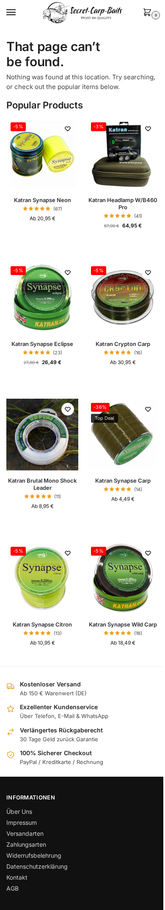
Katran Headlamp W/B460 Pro (122, 204)
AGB (12, 888)
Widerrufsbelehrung (33, 855)
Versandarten (25, 833)
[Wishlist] (67, 128)
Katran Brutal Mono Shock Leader (42, 484)
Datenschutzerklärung (37, 866)
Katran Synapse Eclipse (42, 343)
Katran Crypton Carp (123, 343)
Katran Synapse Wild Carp (123, 624)
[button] (149, 13)
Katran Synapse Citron (42, 624)
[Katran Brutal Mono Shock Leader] (42, 434)
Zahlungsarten (26, 844)
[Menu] (19, 12)
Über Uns (19, 811)
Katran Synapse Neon (42, 200)
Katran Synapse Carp (123, 480)
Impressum (21, 822)
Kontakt (17, 877)
